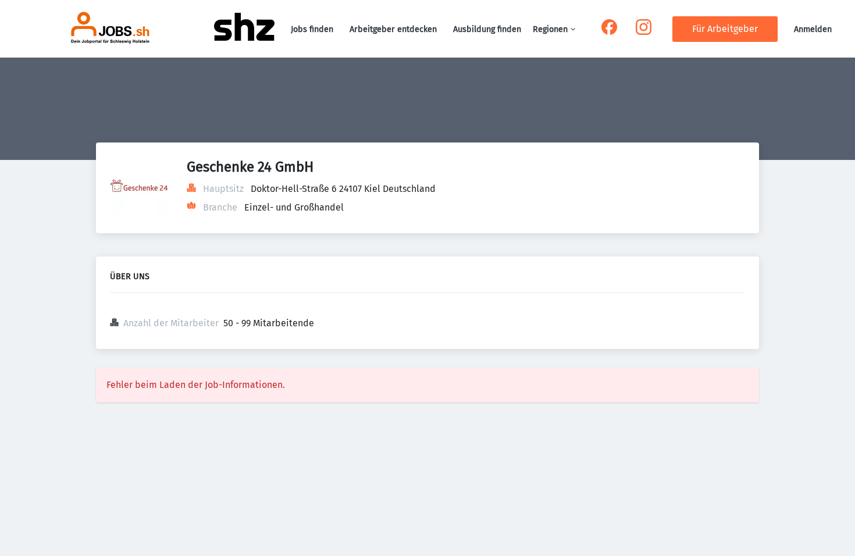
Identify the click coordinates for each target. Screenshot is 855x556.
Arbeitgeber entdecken (393, 29)
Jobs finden (312, 29)
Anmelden (813, 29)
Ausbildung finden (487, 29)
